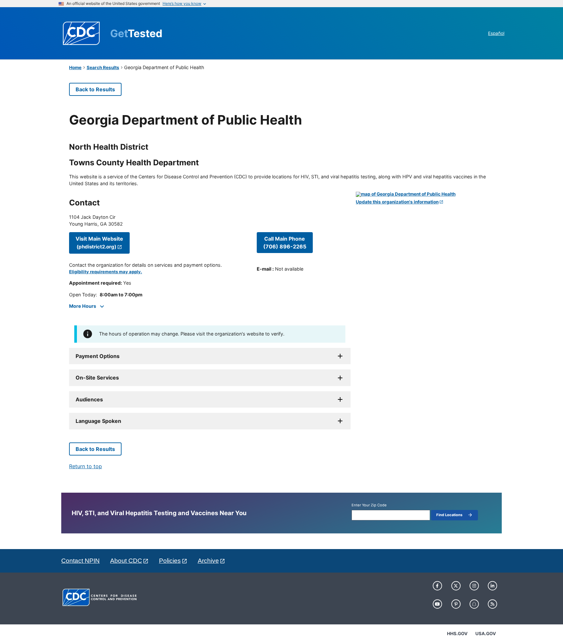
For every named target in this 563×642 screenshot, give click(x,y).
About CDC (126, 560)
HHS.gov (457, 633)
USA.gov (485, 633)
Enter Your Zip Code (369, 505)
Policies (170, 560)
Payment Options (98, 356)
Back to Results (95, 89)
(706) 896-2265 (284, 242)
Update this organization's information (397, 202)
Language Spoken (98, 421)
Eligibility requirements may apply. (105, 272)
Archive (208, 560)
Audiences (89, 399)
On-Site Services (97, 377)
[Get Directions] (425, 194)
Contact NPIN (80, 560)
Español (496, 33)
